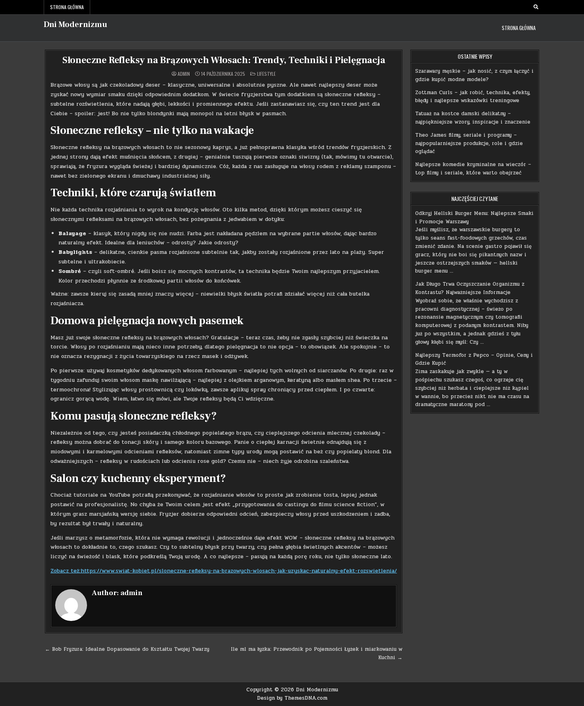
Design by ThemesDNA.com (292, 698)
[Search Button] (536, 7)
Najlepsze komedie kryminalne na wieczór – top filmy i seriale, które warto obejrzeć (473, 169)
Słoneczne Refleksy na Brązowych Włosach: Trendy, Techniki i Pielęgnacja (223, 60)
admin (184, 74)
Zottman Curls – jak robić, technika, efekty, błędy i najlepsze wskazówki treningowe (472, 97)
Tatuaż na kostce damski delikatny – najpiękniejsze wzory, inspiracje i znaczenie (472, 118)
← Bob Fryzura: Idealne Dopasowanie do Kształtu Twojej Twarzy (127, 649)
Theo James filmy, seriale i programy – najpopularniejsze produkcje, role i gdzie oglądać (469, 143)
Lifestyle (266, 73)
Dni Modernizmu (75, 24)
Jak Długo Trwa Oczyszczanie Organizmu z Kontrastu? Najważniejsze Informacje (469, 288)
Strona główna (67, 7)
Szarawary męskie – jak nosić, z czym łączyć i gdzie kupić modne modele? (474, 75)
